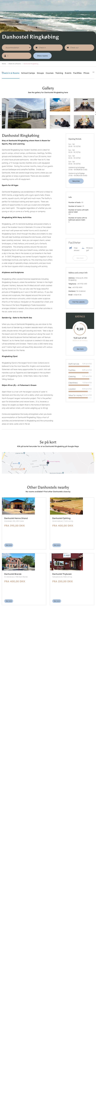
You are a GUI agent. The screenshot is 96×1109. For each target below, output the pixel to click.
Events (68, 73)
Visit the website (78, 302)
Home (4, 64)
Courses (50, 73)
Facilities (77, 73)
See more (80, 258)
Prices (86, 73)
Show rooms (42, 56)
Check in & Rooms (14, 64)
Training (59, 73)
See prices (76, 181)
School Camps (28, 73)
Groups (40, 73)
